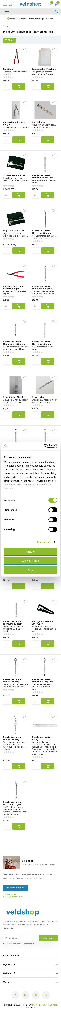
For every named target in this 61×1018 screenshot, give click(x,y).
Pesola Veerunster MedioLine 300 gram (42, 680)
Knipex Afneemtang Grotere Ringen (13, 287)
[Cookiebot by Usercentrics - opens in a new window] (43, 446)
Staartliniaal (38, 397)
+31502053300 (9, 894)
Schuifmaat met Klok (14, 175)
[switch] (52, 509)
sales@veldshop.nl (13, 897)
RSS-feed (52, 1005)
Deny (30, 570)
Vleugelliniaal (39, 122)
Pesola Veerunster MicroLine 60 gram (12, 803)
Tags (7, 26)
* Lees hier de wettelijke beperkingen (18, 944)
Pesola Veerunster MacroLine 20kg (12, 680)
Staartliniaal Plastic (13, 397)
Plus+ (43, 1005)
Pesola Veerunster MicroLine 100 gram (42, 287)
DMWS (35, 1005)
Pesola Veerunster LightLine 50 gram (41, 232)
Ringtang (8, 69)
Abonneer (48, 938)
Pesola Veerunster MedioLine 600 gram (42, 176)
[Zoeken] (56, 11)
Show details (44, 542)
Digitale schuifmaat (13, 231)
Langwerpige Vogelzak (44, 69)
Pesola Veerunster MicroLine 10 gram (12, 622)
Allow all (30, 551)
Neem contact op (15, 887)
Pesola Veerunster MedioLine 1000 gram (14, 343)
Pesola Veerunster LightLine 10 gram (41, 343)
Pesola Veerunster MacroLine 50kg (12, 738)
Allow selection (30, 560)
